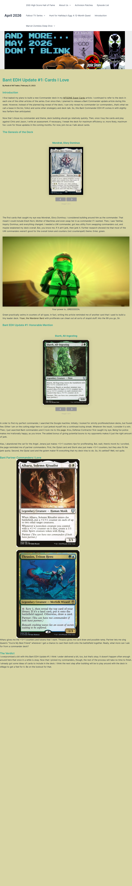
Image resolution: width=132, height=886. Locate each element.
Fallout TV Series (34, 15)
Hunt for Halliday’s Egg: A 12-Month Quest (70, 15)
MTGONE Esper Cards (74, 98)
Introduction (101, 15)
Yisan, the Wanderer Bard (31, 318)
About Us (63, 5)
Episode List (103, 5)
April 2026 (13, 15)
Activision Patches (84, 5)
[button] (69, 5)
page (63, 430)
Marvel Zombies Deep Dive (39, 26)
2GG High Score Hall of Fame (40, 5)
